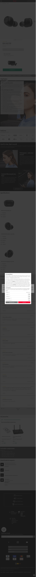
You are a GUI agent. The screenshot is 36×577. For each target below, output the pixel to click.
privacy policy (25, 289)
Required (7, 292)
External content (8, 300)
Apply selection (11, 302)
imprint (7, 290)
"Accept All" (14, 284)
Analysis (7, 294)
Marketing (7, 296)
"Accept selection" (8, 287)
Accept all (24, 302)
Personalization (8, 298)
